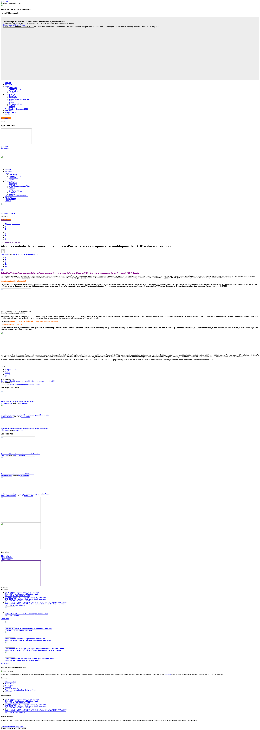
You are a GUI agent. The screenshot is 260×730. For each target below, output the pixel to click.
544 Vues (24, 403)
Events (11, 102)
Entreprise (29, 640)
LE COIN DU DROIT (20, 660)
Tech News (13, 96)
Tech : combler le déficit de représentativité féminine (25, 639)
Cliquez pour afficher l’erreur (14, 25)
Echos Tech (9, 94)
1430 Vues (19, 254)
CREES (7, 373)
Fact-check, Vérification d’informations (20, 690)
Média (15, 601)
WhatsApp (167, 674)
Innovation (13, 98)
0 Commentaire (31, 254)
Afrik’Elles (13, 88)
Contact (8, 114)
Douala (7, 374)
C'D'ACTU (17, 650)
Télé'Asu (4, 254)
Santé (21, 596)
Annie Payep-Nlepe (8, 496)
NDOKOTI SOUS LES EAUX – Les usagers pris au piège (26, 614)
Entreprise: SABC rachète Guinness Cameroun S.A (20, 384)
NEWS (11, 242)
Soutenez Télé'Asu (8, 213)
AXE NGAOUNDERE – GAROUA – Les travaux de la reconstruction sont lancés (35, 604)
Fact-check (9, 111)
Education (5, 242)
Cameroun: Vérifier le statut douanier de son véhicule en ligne (28, 629)
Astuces (12, 101)
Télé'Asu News (10, 682)
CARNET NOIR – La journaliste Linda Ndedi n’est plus (25, 599)
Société (17, 242)
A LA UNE (8, 596)
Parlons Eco (13, 91)
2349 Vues (19, 430)
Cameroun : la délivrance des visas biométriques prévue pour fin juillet (28, 381)
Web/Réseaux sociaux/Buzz (19, 99)
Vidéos (11, 93)
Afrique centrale (11, 369)
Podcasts (8, 691)
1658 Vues (25, 417)
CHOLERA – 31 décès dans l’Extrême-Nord (21, 594)
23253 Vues (20, 456)
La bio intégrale (15, 89)
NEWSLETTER (10, 112)
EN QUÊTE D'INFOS (29, 650)
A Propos (8, 84)
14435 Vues (24, 476)
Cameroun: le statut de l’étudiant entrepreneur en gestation (33, 321)
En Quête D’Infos (15, 104)
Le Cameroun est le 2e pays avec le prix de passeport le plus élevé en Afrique (34, 648)
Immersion (13, 107)
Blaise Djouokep (7, 417)
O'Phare (8, 687)
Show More (5, 619)
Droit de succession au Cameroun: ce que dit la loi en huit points (30, 658)
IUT (6, 376)
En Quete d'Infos (11, 688)
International (43, 650)
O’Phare (12, 106)
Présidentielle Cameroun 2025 (16, 109)
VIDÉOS (32, 630)
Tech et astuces (22, 630)
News (7, 86)
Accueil (8, 83)
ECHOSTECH (10, 630)
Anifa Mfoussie (6, 403)
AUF (6, 371)
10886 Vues (28, 496)
